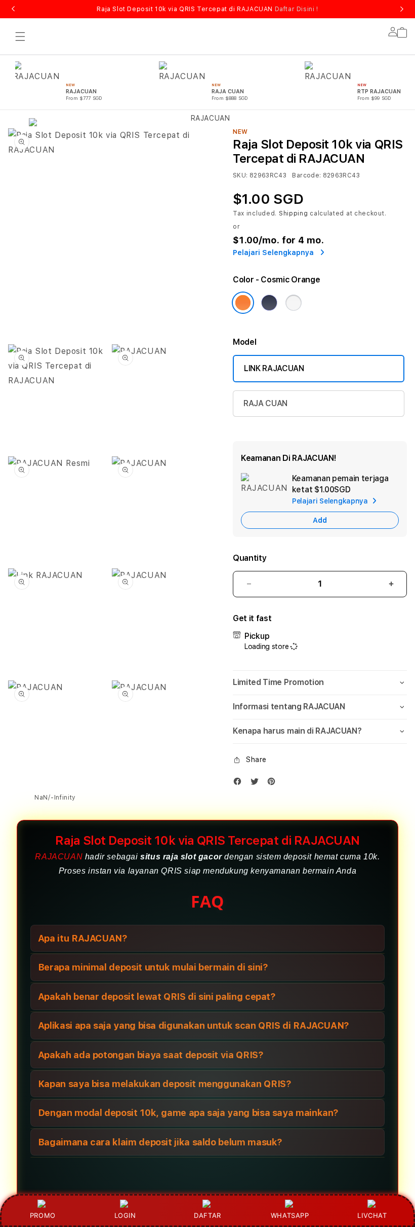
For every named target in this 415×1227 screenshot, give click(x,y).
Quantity (249, 558)
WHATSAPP (290, 1215)
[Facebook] (240, 783)
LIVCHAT (372, 1215)
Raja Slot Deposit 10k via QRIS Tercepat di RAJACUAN (207, 9)
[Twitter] (257, 783)
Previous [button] (13, 9)
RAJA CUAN (265, 403)
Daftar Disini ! (296, 9)
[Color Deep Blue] (269, 303)
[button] (20, 36)
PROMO (43, 1215)
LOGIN (125, 1215)
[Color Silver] (293, 303)
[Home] (206, 153)
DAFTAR (207, 1215)
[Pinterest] (274, 783)
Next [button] (402, 9)
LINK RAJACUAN (274, 368)
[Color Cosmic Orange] (243, 303)
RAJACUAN (58, 856)
